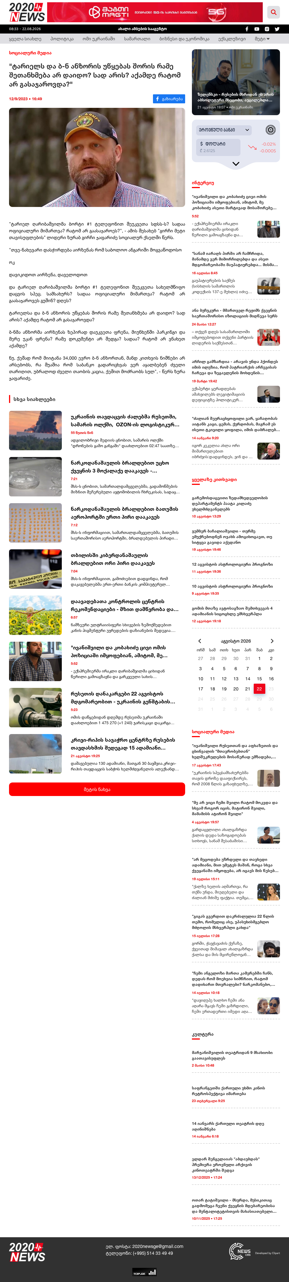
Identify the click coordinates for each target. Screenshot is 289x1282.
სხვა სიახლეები (34, 399)
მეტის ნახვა (97, 789)
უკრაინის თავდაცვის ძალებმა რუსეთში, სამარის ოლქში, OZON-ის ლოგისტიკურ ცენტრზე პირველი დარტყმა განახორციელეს (123, 420)
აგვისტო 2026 (236, 641)
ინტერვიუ (203, 182)
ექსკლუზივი (232, 38)
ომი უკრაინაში (99, 38)
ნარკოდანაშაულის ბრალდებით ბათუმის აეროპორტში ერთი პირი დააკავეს (124, 513)
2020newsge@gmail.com (157, 1246)
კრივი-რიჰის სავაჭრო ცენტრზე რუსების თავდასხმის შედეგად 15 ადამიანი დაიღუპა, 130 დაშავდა (123, 744)
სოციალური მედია (30, 52)
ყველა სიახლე (25, 38)
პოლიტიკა (62, 38)
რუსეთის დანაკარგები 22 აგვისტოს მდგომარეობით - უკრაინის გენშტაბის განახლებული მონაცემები (120, 697)
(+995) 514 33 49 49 (153, 1253)
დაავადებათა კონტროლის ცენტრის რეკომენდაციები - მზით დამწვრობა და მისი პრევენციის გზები (122, 605)
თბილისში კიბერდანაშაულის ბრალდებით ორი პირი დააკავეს (113, 559)
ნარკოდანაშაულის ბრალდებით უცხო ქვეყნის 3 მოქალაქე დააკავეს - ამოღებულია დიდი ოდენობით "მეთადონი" (120, 467)
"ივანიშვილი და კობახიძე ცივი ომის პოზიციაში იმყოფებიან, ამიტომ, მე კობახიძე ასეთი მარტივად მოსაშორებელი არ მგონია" (118, 651)
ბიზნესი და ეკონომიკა (184, 38)
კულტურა (203, 1034)
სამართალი (137, 38)
